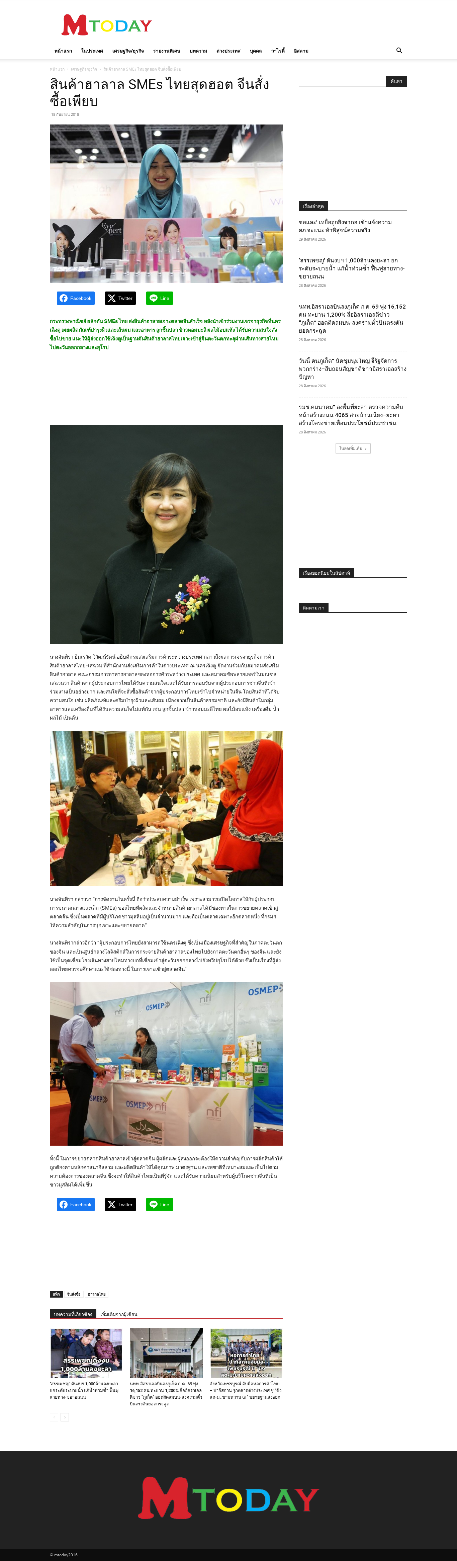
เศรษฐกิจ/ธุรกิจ (128, 51)
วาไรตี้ (278, 51)
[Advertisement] (285, 25)
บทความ (198, 51)
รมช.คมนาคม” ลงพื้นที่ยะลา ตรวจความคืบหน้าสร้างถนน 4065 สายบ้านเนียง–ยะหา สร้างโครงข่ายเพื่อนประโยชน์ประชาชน (351, 415)
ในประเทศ (92, 51)
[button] (399, 51)
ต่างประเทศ (228, 51)
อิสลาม (301, 51)
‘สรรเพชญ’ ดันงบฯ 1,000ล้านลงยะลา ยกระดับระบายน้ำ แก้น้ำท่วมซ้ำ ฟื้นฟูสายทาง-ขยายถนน (84, 1390)
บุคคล (256, 51)
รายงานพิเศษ (166, 51)
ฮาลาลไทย (96, 1294)
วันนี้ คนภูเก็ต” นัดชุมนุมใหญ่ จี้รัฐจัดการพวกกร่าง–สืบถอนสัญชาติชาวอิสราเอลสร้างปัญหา (352, 368)
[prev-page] (54, 1417)
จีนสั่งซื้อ (74, 1294)
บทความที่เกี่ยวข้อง (73, 1314)
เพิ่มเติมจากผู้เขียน (119, 1314)
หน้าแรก (63, 51)
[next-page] (65, 1417)
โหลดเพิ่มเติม (350, 448)
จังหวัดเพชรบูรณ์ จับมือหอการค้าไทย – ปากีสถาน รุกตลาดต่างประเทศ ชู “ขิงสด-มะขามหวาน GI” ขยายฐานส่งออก (245, 1390)
